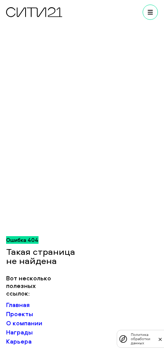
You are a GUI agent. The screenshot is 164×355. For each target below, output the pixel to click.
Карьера (19, 341)
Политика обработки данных (140, 339)
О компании (24, 323)
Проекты (19, 314)
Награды (19, 332)
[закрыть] (160, 339)
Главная (18, 305)
